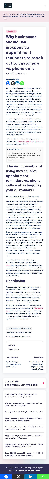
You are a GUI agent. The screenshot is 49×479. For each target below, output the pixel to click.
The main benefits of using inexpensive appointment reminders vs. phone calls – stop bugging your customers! (23, 155)
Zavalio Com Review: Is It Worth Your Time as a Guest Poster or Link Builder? (24, 445)
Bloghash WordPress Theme (28, 470)
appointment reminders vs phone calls (19, 332)
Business (12, 14)
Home (5, 14)
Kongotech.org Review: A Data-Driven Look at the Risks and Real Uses (23, 437)
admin (11, 345)
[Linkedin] (17, 83)
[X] (13, 83)
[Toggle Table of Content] (38, 150)
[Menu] (45, 5)
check (8, 265)
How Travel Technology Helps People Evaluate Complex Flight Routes (21, 395)
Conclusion (11, 160)
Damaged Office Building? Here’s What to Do (24, 412)
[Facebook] (8, 83)
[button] (13, 349)
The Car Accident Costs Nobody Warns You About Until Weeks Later (23, 404)
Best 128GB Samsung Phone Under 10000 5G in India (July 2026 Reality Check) (24, 454)
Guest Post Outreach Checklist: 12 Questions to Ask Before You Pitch (24, 428)
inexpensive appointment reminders (30, 141)
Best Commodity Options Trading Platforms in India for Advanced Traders (23, 419)
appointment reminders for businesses (19, 328)
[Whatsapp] (22, 83)
